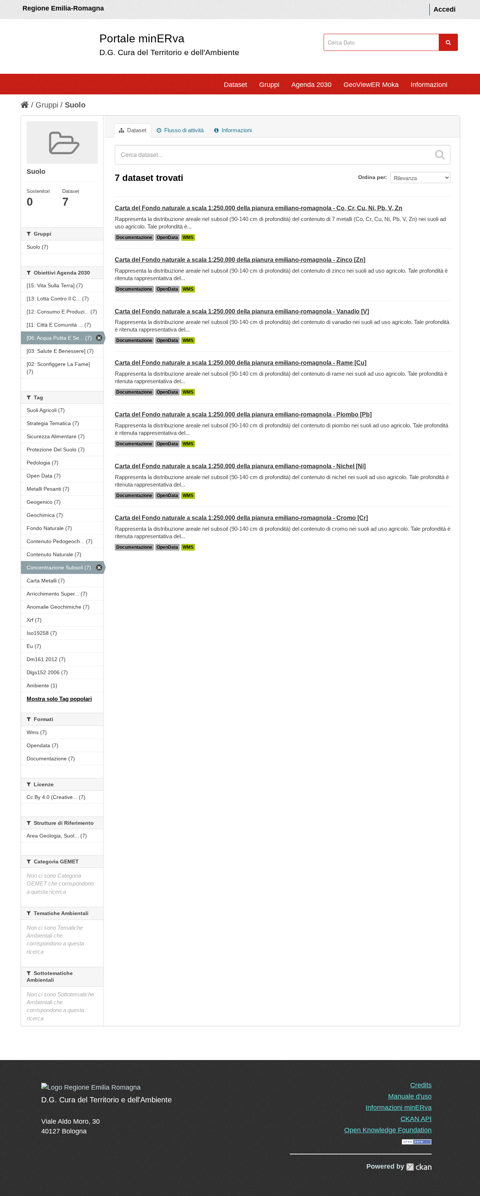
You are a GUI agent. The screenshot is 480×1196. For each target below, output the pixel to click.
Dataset (235, 84)
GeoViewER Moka (371, 84)
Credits (421, 1085)
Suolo (75, 105)
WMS (188, 237)
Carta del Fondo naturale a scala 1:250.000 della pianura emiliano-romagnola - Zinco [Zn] (240, 260)
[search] (440, 154)
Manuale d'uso (410, 1096)
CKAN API (416, 1119)
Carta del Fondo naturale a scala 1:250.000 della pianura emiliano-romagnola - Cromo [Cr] (241, 518)
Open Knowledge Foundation (388, 1130)
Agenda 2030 (311, 84)
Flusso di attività (183, 130)
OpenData (167, 237)
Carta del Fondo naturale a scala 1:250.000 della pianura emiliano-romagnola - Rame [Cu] (240, 363)
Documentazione (134, 237)
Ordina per (371, 177)
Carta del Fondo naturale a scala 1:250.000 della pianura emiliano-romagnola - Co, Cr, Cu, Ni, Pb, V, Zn (258, 208)
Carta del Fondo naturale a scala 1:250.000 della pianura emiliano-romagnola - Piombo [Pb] (243, 414)
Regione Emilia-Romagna (63, 8)
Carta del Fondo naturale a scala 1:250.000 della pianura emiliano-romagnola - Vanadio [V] (242, 311)
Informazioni (429, 84)
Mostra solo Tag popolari (59, 699)
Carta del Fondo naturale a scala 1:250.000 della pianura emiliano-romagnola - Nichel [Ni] (240, 466)
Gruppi (269, 84)
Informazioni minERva (399, 1107)
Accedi (445, 9)
